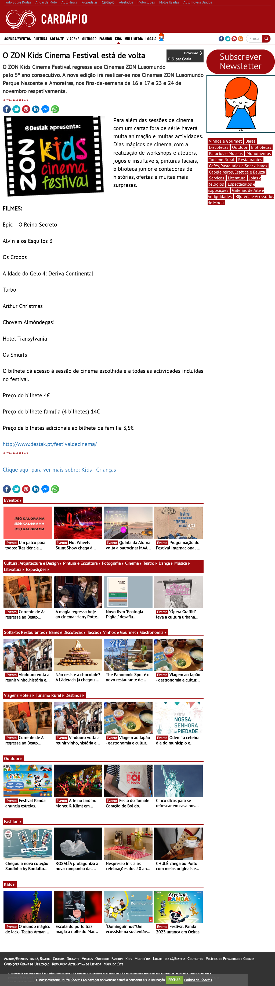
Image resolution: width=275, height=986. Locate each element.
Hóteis (25, 695)
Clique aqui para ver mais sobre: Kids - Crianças (59, 469)
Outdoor (89, 38)
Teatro (148, 563)
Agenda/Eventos (17, 38)
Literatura (12, 569)
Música (180, 563)
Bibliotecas (261, 147)
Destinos (73, 695)
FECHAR (174, 979)
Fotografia (111, 563)
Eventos (11, 500)
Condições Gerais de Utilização (26, 964)
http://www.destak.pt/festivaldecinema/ (50, 444)
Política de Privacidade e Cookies (230, 958)
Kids (118, 38)
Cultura (58, 958)
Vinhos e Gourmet (119, 632)
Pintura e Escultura (80, 563)
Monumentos (259, 153)
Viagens (87, 958)
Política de (198, 979)
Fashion (105, 38)
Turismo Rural (48, 695)
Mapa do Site (113, 964)
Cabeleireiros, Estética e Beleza (237, 172)
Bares (250, 141)
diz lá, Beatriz (40, 958)
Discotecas (218, 147)
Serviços (216, 178)
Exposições (36, 569)
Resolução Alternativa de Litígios (76, 964)
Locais (157, 958)
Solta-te (73, 958)
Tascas (93, 632)
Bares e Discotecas (66, 632)
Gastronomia (152, 632)
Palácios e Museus (226, 153)
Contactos (195, 958)
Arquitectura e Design (39, 563)
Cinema (132, 563)
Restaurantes (33, 632)
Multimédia (142, 958)
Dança (164, 563)
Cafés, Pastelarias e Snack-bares (238, 165)
